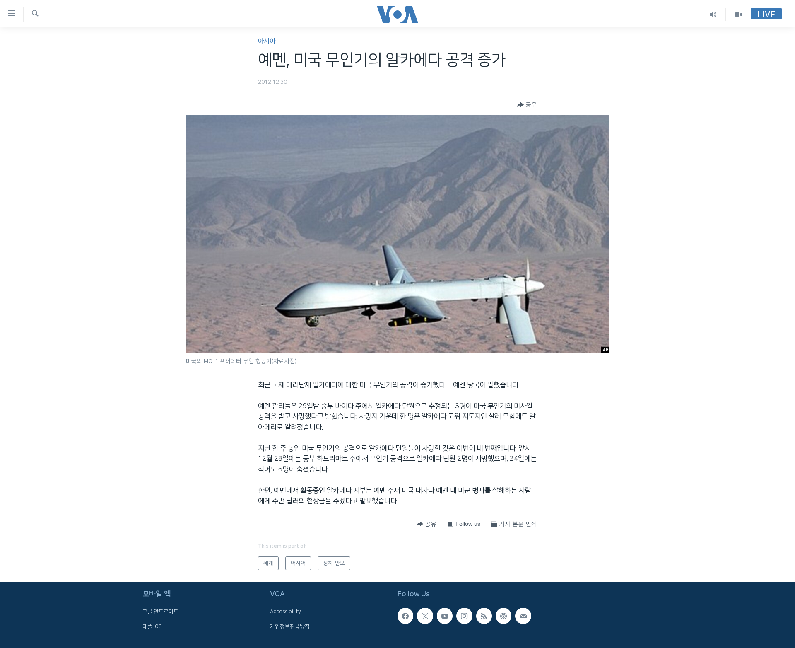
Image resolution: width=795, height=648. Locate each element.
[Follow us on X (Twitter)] (425, 616)
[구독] (523, 616)
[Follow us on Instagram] (464, 616)
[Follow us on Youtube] (445, 616)
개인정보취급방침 (290, 626)
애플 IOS (152, 626)
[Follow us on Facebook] (405, 616)
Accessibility (285, 611)
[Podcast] (503, 616)
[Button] (527, 104)
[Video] (738, 14)
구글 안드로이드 (160, 611)
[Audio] (713, 14)
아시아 (266, 41)
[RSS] (484, 616)
